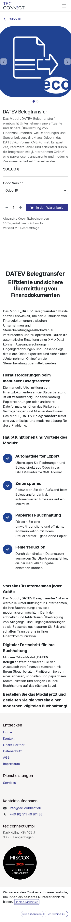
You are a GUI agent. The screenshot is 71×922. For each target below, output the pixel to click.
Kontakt (8, 738)
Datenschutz (12, 751)
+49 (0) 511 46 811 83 (26, 814)
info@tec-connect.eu (25, 808)
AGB (6, 757)
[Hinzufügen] (20, 207)
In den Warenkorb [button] (49, 208)
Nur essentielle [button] (32, 914)
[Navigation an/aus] (64, 6)
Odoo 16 (14, 19)
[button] (3, 61)
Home (7, 732)
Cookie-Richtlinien (26, 902)
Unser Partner (14, 745)
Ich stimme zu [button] (56, 914)
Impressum (11, 764)
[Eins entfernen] (6, 207)
